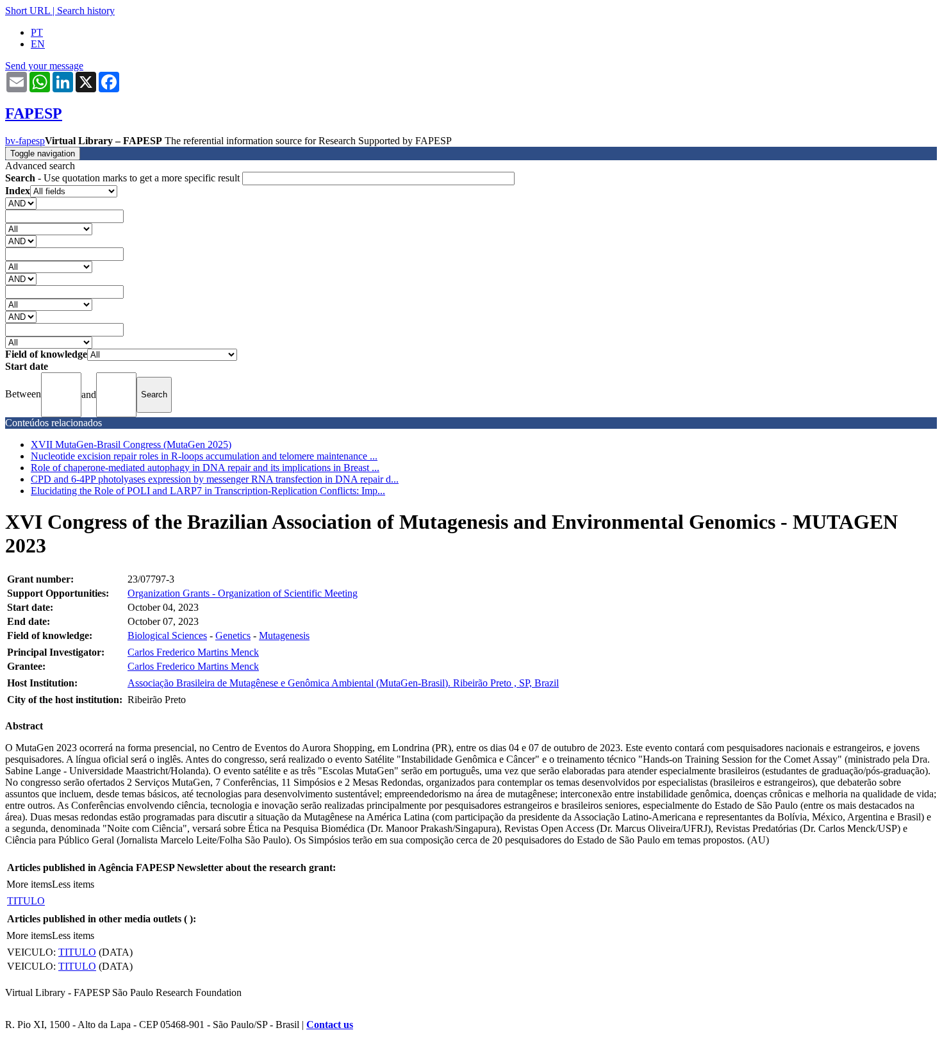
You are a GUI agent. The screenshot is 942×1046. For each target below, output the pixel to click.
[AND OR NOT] (21, 202)
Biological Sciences (167, 635)
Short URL (27, 10)
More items (29, 884)
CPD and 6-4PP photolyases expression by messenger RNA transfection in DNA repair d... (215, 479)
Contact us (329, 1024)
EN (38, 43)
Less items (73, 884)
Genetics (233, 635)
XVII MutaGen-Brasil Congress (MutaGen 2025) (131, 444)
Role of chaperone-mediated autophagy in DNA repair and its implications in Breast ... (205, 467)
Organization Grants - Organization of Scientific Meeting (243, 593)
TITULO (26, 900)
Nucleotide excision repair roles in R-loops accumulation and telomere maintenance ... (204, 456)
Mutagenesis (284, 635)
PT (37, 32)
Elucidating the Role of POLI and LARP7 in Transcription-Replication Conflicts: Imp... (208, 490)
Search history (86, 10)
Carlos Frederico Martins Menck (193, 652)
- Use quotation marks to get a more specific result (123, 177)
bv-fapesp (25, 140)
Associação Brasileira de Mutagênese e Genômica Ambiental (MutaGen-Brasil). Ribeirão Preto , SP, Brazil (343, 682)
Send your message (44, 65)
